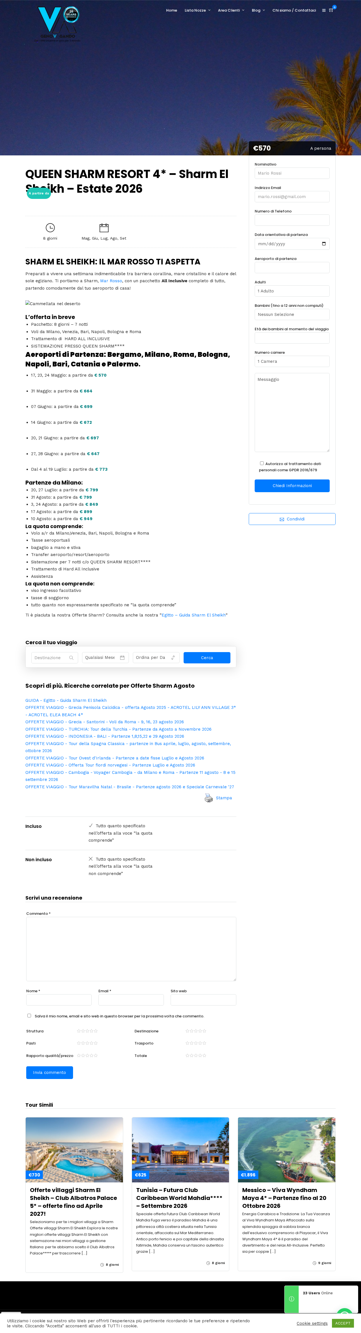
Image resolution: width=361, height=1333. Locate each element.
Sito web (179, 991)
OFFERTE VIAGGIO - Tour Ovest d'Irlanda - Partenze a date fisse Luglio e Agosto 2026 (114, 758)
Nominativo (265, 164)
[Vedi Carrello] (331, 10)
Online (318, 1293)
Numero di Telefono (273, 211)
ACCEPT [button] (343, 1323)
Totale (141, 1055)
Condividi (296, 519)
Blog (256, 10)
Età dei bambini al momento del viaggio (292, 329)
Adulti (260, 282)
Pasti (31, 1043)
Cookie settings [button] (312, 1323)
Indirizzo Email (268, 187)
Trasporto (144, 1043)
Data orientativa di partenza (281, 234)
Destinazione (147, 1031)
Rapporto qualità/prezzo (49, 1055)
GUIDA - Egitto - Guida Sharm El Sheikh (66, 700)
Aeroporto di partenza (275, 258)
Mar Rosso (111, 280)
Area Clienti (229, 10)
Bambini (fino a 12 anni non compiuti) (289, 305)
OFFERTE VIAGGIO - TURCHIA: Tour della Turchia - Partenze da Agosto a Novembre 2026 (118, 729)
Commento (38, 913)
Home (171, 10)
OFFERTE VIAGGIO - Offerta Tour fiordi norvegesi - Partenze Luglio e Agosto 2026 (110, 765)
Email (104, 991)
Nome (33, 991)
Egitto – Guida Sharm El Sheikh (194, 615)
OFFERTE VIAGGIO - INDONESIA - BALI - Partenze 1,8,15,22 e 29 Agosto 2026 (104, 736)
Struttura (34, 1031)
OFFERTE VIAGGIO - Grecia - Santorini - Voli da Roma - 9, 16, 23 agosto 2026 (104, 721)
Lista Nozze (195, 10)
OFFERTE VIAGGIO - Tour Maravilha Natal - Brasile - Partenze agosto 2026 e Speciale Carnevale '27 (129, 786)
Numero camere (270, 352)
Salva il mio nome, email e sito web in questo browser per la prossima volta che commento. (119, 1016)
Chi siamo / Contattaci (294, 10)
